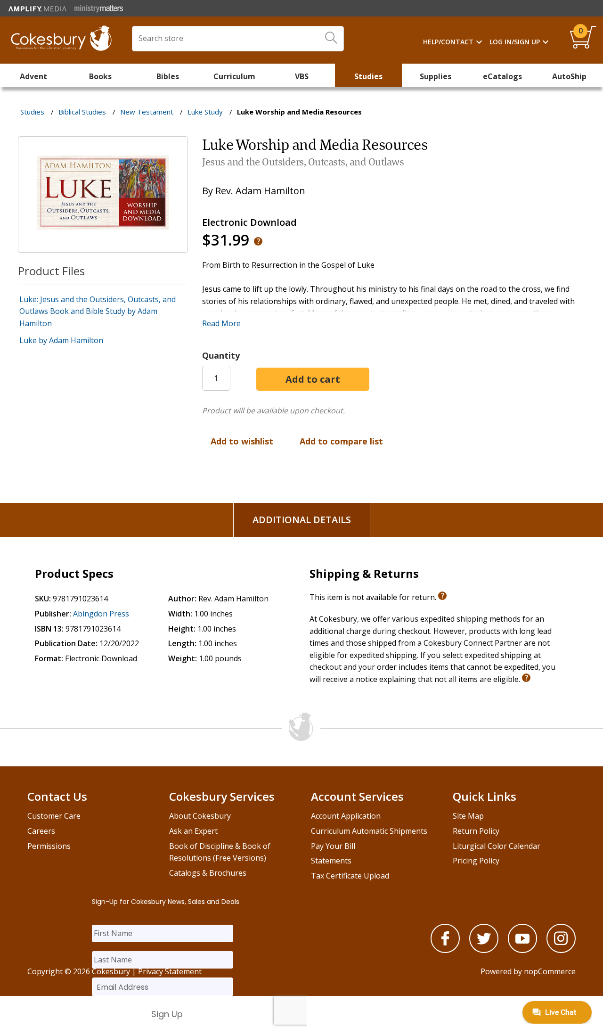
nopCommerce (550, 971)
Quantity (221, 355)
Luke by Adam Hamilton (61, 340)
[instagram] (561, 950)
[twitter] (483, 950)
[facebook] (445, 950)
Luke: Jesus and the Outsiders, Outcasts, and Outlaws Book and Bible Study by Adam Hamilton (97, 311)
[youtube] (522, 950)
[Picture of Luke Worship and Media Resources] (102, 245)
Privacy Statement (170, 971)
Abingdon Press (101, 613)
